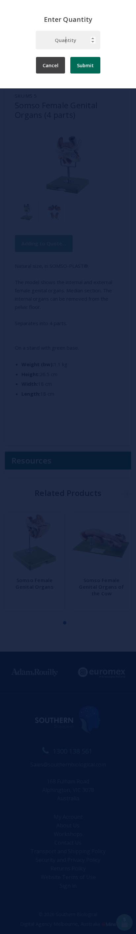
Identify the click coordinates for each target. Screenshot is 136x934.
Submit (85, 65)
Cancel (50, 65)
